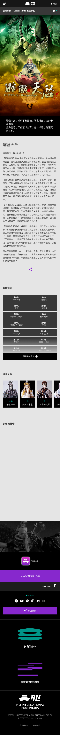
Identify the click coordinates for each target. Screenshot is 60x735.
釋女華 (30, 208)
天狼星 (12, 165)
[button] (54, 3)
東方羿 (14, 186)
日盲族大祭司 (48, 226)
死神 (7, 158)
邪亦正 (24, 211)
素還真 (45, 229)
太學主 (43, 180)
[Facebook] (16, 601)
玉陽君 (34, 205)
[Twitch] (44, 601)
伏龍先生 (23, 186)
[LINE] (27, 601)
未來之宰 (15, 193)
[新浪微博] (38, 601)
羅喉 (19, 214)
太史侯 (6, 186)
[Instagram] (33, 601)
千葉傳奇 (9, 239)
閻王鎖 (20, 165)
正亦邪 (16, 211)
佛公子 (8, 183)
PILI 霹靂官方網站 (30, 3)
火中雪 (22, 208)
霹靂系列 (7, 11)
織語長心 (40, 214)
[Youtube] (22, 601)
